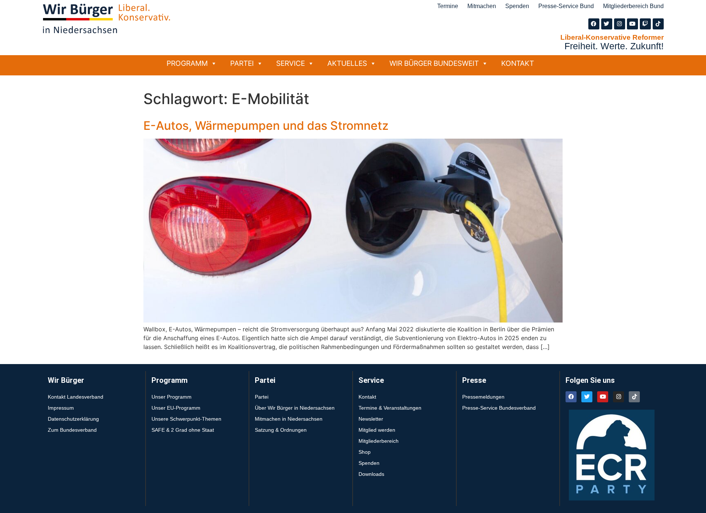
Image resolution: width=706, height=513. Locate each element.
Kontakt (517, 63)
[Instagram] (619, 23)
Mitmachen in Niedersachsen (288, 419)
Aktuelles (347, 63)
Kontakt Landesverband (75, 397)
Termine (447, 6)
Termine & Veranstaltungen (390, 408)
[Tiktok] (658, 23)
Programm (187, 63)
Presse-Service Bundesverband (499, 408)
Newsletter (371, 419)
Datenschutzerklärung (73, 419)
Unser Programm (171, 397)
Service (290, 63)
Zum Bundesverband (72, 430)
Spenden (517, 6)
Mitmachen (481, 6)
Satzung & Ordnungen (281, 430)
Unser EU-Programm (175, 408)
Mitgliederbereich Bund (633, 6)
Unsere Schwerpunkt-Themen (186, 419)
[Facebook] (593, 23)
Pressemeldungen (483, 397)
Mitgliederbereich (379, 441)
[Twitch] (645, 23)
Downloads (371, 474)
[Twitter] (606, 23)
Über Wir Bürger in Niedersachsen (295, 408)
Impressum (61, 408)
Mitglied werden (377, 430)
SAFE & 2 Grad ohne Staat (182, 430)
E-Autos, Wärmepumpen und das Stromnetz (266, 125)
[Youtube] (632, 23)
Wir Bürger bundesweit (434, 63)
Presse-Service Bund (566, 6)
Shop (365, 452)
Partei (242, 63)
